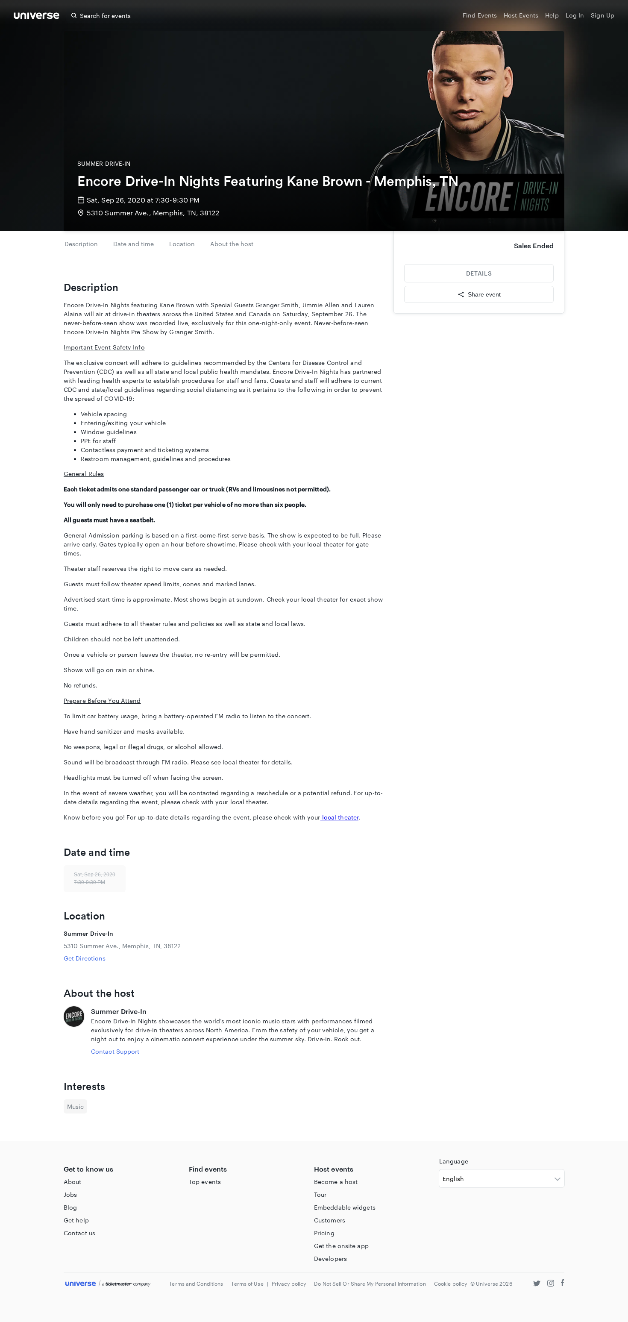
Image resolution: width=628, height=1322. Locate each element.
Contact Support (115, 1051)
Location (182, 243)
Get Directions (85, 958)
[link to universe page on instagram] (550, 1284)
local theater (339, 817)
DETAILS (479, 273)
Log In (575, 15)
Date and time (133, 243)
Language (453, 1161)
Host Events (521, 15)
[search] (73, 15)
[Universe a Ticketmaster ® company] (108, 1284)
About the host (231, 243)
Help (551, 15)
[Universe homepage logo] (36, 17)
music (75, 1106)
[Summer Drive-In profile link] (74, 1031)
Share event (484, 294)
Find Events (480, 15)
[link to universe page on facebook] (562, 1284)
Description (81, 243)
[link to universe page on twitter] (536, 1284)
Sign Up (602, 15)
